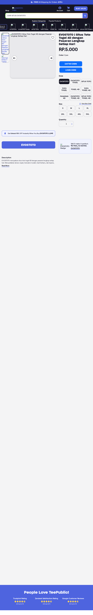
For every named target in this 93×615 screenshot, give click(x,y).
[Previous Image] (14, 58)
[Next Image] (51, 58)
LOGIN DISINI (70, 70)
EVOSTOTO (28, 145)
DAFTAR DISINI (71, 64)
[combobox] (44, 15)
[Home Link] (18, 9)
